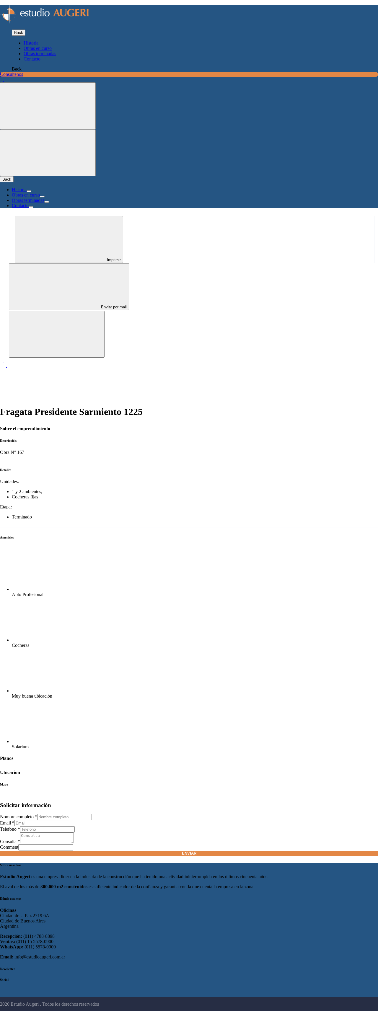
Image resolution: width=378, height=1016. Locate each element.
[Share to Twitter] (6, 365)
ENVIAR (189, 853)
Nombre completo (18, 816)
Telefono (10, 829)
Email (7, 822)
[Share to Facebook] (3, 360)
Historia (31, 42)
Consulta (10, 841)
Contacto (32, 58)
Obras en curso (38, 48)
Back (18, 32)
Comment (9, 847)
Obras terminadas (40, 53)
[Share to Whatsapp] (6, 370)
